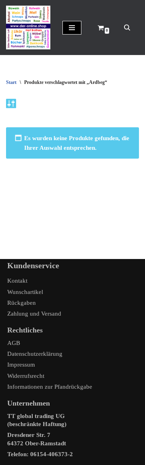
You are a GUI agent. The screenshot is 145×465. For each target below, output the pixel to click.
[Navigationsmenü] (71, 28)
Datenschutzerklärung (34, 354)
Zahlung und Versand (34, 313)
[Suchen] (127, 27)
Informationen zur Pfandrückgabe (49, 386)
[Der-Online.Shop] (28, 27)
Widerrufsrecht (25, 376)
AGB (13, 343)
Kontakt (17, 280)
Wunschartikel (25, 292)
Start (11, 82)
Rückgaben (21, 303)
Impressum (21, 364)
